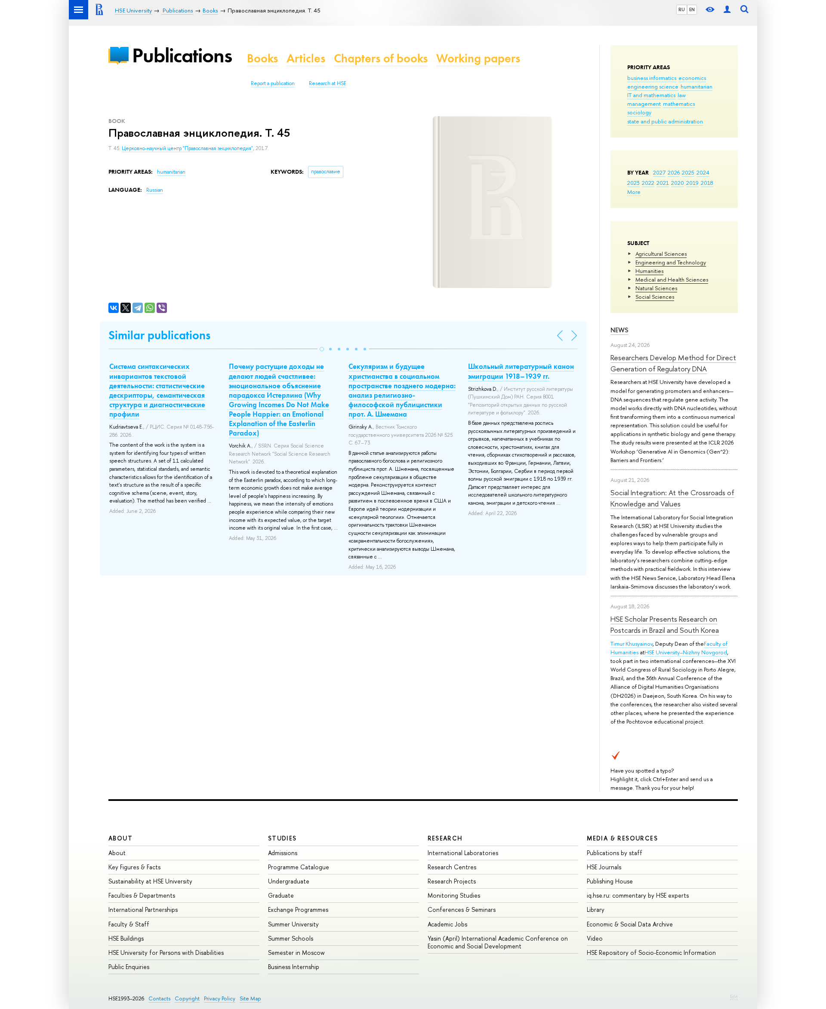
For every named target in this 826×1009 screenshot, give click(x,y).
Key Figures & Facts (134, 867)
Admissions (282, 853)
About (120, 838)
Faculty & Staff (128, 924)
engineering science (652, 86)
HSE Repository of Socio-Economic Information (651, 952)
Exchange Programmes (298, 909)
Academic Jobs (447, 924)
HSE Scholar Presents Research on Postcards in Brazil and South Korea (664, 624)
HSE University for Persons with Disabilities (166, 952)
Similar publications (159, 335)
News (619, 329)
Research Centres (452, 867)
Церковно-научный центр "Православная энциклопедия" (187, 148)
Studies (282, 838)
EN (692, 9)
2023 (633, 183)
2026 (674, 172)
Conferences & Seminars (462, 909)
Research (445, 838)
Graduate (281, 895)
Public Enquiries (128, 967)
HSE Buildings (126, 938)
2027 (659, 172)
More (634, 192)
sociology (639, 112)
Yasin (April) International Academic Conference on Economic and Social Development (498, 942)
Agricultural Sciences (661, 254)
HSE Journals (604, 867)
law (682, 95)
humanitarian (696, 86)
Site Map (250, 998)
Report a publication (273, 83)
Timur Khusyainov (631, 643)
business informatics (651, 78)
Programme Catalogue (298, 867)
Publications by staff (614, 853)
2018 (707, 183)
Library (595, 909)
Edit (734, 997)
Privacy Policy (219, 998)
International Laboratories (463, 853)
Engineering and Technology (670, 262)
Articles (306, 58)
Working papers (478, 58)
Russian (154, 190)
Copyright (187, 998)
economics (692, 78)
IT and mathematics (651, 95)
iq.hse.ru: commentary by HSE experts (638, 895)
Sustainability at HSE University (150, 881)
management (644, 103)
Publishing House (610, 881)
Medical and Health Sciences (671, 279)
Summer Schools (290, 938)
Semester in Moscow (296, 952)
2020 (677, 183)
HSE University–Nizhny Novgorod (685, 652)
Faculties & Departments (141, 895)
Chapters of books (381, 58)
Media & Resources (622, 838)
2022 (648, 183)
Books (262, 58)
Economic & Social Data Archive (630, 924)
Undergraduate (288, 881)
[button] (321, 349)
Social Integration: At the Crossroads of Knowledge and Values (672, 498)
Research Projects (452, 881)
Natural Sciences (656, 288)
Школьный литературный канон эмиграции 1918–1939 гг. (521, 371)
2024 (703, 172)
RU (681, 9)
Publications (182, 55)
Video (595, 938)
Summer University (293, 924)
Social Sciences (654, 297)
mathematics (679, 103)
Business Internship (293, 967)
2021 (662, 183)
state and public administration (665, 121)
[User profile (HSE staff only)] (727, 9)
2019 (692, 183)
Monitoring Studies (454, 895)
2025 (688, 172)
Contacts (159, 998)
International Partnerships (143, 909)
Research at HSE (327, 83)
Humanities (649, 271)
